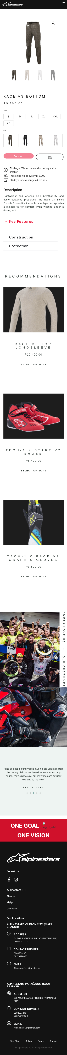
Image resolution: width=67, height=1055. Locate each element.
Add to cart (18, 156)
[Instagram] (16, 879)
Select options (33, 364)
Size (5, 110)
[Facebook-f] (9, 879)
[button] (53, 23)
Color (5, 130)
